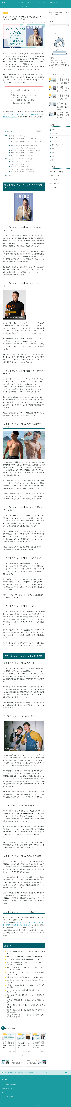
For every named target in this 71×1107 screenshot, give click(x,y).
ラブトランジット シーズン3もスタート (22, 171)
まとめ (11, 175)
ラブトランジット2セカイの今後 (20, 166)
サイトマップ (23, 6)
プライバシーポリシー (26, 2)
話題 (53, 152)
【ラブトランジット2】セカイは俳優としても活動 (25, 150)
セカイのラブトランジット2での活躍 (20, 159)
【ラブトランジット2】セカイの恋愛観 (22, 153)
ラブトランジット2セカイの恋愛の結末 (22, 169)
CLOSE (38, 131)
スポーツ (54, 137)
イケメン (54, 129)
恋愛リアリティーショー (59, 145)
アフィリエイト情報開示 (57, 172)
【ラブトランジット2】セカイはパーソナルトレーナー (26, 142)
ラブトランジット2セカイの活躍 (20, 162)
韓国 (53, 156)
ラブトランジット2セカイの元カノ (21, 164)
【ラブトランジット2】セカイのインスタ (23, 155)
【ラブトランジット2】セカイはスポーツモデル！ (25, 145)
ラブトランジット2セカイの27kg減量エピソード (25, 148)
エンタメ (5, 13)
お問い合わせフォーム (57, 2)
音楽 (53, 160)
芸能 (53, 148)
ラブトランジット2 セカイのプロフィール (22, 136)
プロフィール (41, 2)
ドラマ (54, 141)
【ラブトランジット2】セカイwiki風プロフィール (25, 139)
